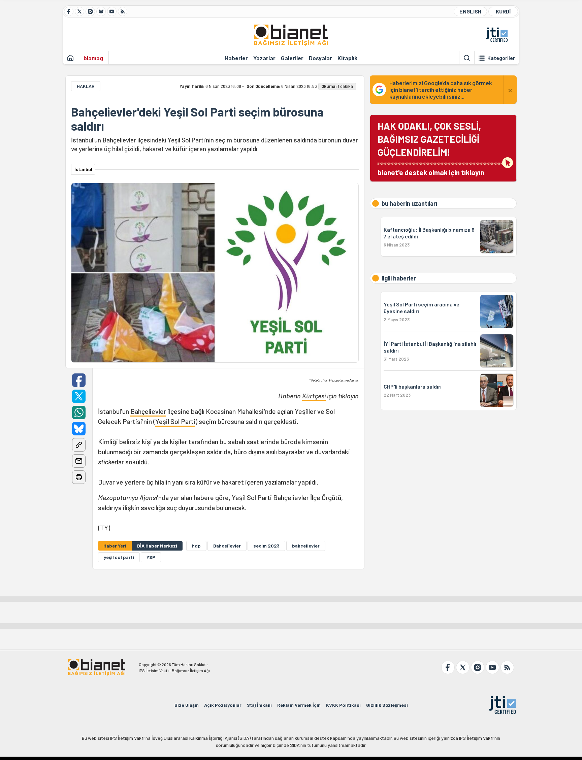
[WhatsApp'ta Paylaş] (79, 412)
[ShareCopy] (79, 445)
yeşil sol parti (119, 557)
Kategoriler (501, 58)
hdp (196, 546)
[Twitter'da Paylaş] (79, 396)
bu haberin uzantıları (409, 203)
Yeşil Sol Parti (175, 421)
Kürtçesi (314, 396)
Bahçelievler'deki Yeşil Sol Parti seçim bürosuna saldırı (197, 119)
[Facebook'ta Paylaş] (79, 380)
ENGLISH (470, 11)
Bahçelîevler (227, 546)
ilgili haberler (399, 278)
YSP (151, 557)
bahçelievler (306, 546)
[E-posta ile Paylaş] (79, 461)
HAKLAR (86, 86)
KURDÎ (503, 11)
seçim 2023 (266, 546)
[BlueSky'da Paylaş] (79, 428)
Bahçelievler (148, 411)
